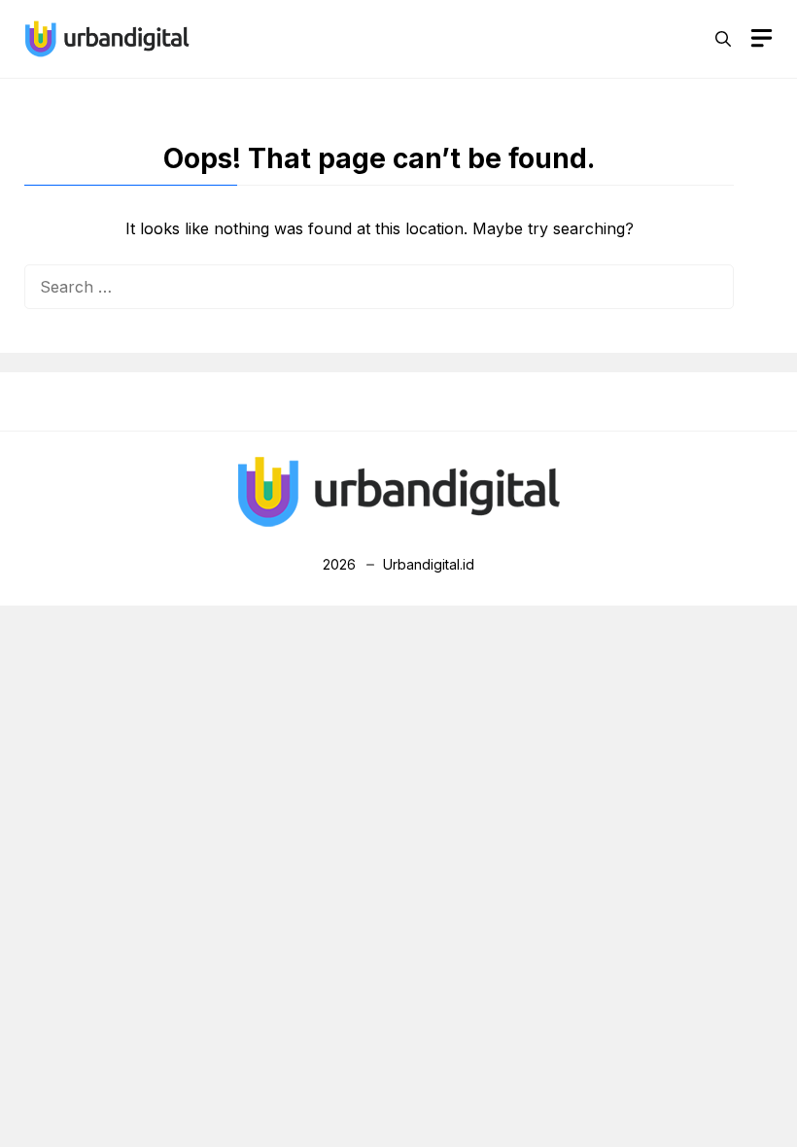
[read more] (107, 37)
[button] (723, 39)
